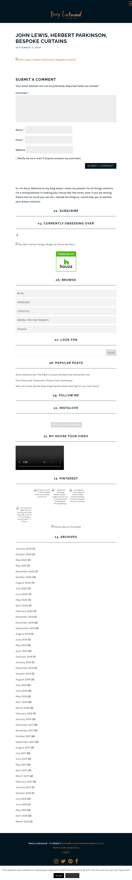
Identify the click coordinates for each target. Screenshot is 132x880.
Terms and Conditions (66, 847)
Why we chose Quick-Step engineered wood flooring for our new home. (57, 386)
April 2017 (21, 770)
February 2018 (24, 713)
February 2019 (24, 656)
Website (20, 149)
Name (20, 129)
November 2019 (25, 622)
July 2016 (21, 798)
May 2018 (21, 696)
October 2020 (24, 577)
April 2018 (22, 702)
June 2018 (21, 690)
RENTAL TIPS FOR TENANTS (33, 320)
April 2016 (21, 815)
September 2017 (25, 741)
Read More (72, 875)
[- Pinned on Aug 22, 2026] (24, 490)
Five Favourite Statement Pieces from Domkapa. (44, 380)
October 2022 (24, 554)
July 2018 (21, 685)
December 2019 (24, 616)
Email (20, 139)
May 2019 (21, 645)
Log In (66, 852)
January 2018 (23, 719)
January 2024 (24, 548)
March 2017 (22, 775)
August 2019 (23, 633)
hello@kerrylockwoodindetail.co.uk (83, 843)
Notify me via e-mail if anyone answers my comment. (49, 158)
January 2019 (23, 662)
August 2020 (23, 582)
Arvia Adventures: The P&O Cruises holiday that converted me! (53, 374)
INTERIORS (23, 302)
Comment (22, 92)
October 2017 (23, 736)
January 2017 (23, 787)
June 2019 (21, 639)
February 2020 (24, 611)
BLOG (20, 293)
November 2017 (24, 730)
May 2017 (21, 764)
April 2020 (22, 605)
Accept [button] (59, 875)
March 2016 (22, 821)
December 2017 (24, 724)
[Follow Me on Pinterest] (66, 527)
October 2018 (23, 673)
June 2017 (21, 758)
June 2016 (21, 804)
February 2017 (24, 781)
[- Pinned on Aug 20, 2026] (95, 490)
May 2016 (21, 810)
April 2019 (21, 651)
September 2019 (25, 628)
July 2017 (21, 753)
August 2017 (23, 747)
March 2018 (22, 707)
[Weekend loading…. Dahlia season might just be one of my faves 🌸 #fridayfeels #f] (60, 498)
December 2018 (25, 667)
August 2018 (23, 679)
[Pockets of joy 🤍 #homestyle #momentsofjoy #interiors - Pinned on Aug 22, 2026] (42, 493)
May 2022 (21, 559)
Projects (22, 328)
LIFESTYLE (23, 311)
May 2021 (21, 565)
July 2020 (21, 588)
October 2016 (23, 793)
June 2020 (22, 594)
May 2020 (21, 599)
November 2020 (25, 571)
